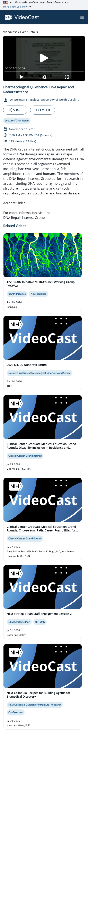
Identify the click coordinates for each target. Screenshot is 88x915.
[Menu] (82, 17)
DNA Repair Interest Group (24, 217)
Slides (20, 203)
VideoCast (10, 32)
